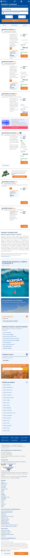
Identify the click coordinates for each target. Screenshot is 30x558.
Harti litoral (3, 515)
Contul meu (6, 440)
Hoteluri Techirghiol (7, 415)
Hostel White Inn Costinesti (8, 93)
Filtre (5, 25)
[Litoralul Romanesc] (3, 1)
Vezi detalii (5, 360)
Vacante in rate (4, 517)
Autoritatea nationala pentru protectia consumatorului (13, 461)
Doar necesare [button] (7, 553)
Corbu (2, 502)
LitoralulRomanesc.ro (6, 445)
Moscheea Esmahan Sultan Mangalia (11, 340)
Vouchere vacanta (5, 519)
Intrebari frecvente (5, 533)
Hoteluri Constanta (7, 410)
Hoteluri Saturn (6, 405)
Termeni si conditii (5, 530)
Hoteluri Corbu (6, 423)
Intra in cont (15, 127)
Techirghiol (3, 498)
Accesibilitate (14, 440)
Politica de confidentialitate (7, 534)
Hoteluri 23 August (7, 425)
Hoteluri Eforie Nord (7, 390)
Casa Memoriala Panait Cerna (9, 336)
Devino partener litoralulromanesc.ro (9, 524)
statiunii (27, 248)
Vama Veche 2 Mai (5, 497)
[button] (15, 550)
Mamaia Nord (4, 483)
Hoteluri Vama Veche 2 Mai (9, 412)
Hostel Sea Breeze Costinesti (9, 133)
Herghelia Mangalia (7, 348)
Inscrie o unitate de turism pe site (9, 526)
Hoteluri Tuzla (6, 420)
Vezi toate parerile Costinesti (10, 321)
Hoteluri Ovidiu (6, 430)
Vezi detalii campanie (19, 176)
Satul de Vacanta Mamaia (8, 344)
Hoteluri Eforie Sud (7, 392)
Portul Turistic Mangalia (8, 334)
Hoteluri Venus (6, 402)
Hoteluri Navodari (7, 417)
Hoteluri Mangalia (7, 407)
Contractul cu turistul (6, 531)
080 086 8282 (24, 476)
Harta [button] (25, 25)
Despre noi (3, 535)
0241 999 (17, 478)
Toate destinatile (5, 540)
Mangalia (3, 494)
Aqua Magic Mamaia (7, 346)
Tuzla (2, 501)
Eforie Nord (3, 484)
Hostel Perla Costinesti (7, 61)
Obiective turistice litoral (6, 512)
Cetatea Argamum (7, 342)
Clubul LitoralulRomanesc (7, 511)
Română (17, 437)
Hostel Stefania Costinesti (8, 181)
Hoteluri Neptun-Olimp (8, 397)
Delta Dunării (24, 440)
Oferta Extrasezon (5, 165)
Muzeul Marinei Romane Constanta (11, 338)
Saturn (2, 493)
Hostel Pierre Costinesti (8, 29)
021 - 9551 (7, 471)
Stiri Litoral (3, 513)
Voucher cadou (4, 521)
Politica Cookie (4, 547)
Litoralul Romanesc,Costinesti (10, 31)
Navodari (3, 499)
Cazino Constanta (7, 332)
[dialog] (15, 548)
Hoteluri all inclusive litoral (7, 516)
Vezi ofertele (24, 56)
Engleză (12, 437)
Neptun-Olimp (4, 489)
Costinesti (3, 487)
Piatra (2, 505)
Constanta (3, 495)
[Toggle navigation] (28, 1)
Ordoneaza (15, 25)
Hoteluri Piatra (6, 428)
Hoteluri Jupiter (6, 400)
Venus (2, 491)
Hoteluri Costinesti (7, 395)
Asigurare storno (5, 520)
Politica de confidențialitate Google (14, 547)
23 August (3, 504)
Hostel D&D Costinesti (7, 208)
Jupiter (2, 490)
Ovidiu (2, 506)
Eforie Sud (3, 486)
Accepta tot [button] (21, 553)
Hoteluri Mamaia (6, 384)
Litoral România (24, 437)
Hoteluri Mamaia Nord (8, 387)
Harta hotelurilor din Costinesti (12, 300)
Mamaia (3, 482)
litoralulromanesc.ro (5, 256)
